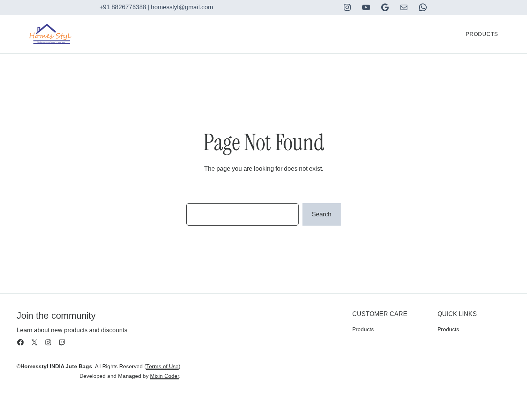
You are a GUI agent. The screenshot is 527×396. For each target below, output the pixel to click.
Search (321, 214)
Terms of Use (162, 366)
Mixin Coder (164, 376)
